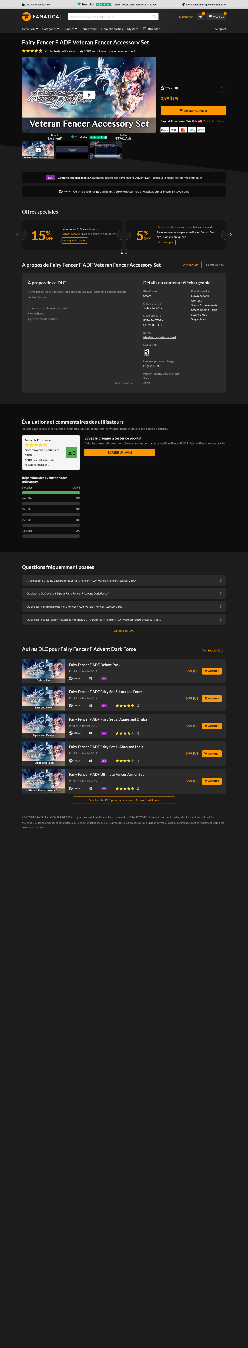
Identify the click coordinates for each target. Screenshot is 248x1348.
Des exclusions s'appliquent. (99, 233)
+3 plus (157, 365)
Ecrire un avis (120, 452)
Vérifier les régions (213, 120)
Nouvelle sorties (112, 28)
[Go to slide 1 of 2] (122, 253)
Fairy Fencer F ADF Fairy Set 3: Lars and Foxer (105, 691)
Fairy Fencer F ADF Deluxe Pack (95, 665)
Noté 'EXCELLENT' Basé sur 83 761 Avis (136, 4)
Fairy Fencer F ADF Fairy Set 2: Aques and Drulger (109, 719)
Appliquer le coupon (74, 240)
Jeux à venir (89, 28)
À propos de (190, 264)
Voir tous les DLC (213, 650)
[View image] (38, 150)
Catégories (49, 28)
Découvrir (28, 28)
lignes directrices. (157, 428)
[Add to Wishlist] (223, 88)
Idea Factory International (159, 337)
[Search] (154, 16)
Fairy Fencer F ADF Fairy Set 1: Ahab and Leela (106, 747)
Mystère (132, 28)
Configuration (215, 264)
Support (220, 28)
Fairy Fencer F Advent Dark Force (138, 177)
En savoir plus (180, 191)
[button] (37, 5)
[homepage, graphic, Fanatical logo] (42, 16)
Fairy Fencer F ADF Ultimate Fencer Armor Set (106, 774)
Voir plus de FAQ (124, 630)
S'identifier (186, 16)
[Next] (230, 234)
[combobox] (121, 16)
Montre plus (122, 382)
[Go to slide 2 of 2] (126, 253)
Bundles (69, 28)
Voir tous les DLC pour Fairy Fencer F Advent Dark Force (124, 800)
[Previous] (17, 234)
